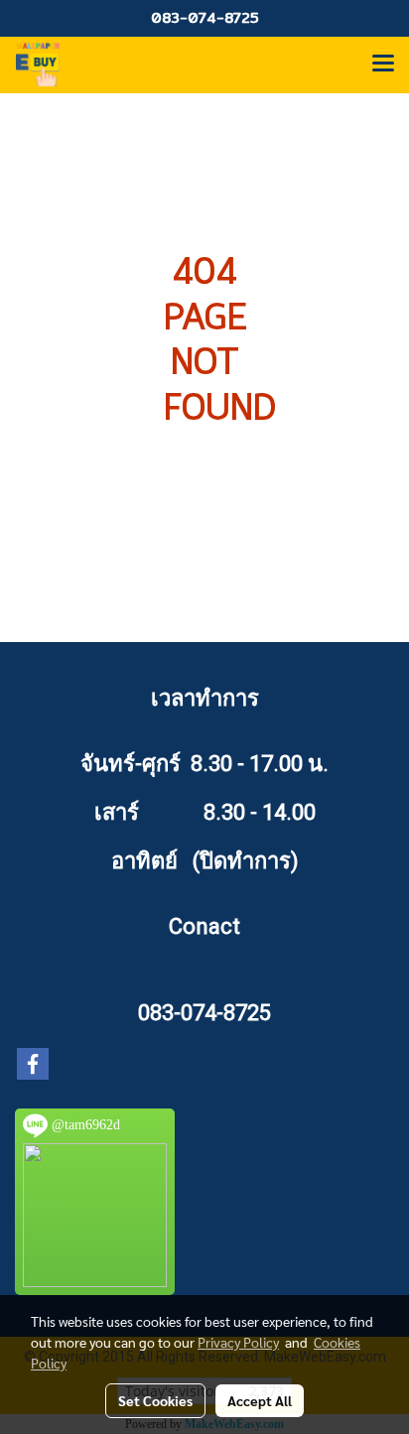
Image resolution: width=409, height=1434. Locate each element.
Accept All (259, 1400)
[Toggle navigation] (383, 64)
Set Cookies (155, 1400)
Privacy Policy (238, 1342)
